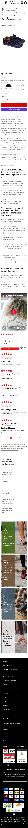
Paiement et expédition (10, 669)
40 (18, 85)
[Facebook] (14, 815)
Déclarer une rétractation (12, 688)
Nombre (4, 96)
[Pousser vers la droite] (17, 69)
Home (4, 25)
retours (5, 684)
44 (13, 89)
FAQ (4, 701)
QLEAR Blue (11, 25)
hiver (4, 740)
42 (3, 89)
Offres (5, 733)
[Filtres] (21, 348)
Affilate (5, 713)
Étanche (5, 736)
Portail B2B (6, 709)
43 (8, 89)
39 (13, 85)
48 (8, 92)
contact (5, 698)
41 (23, 85)
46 (23, 89)
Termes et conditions (9, 676)
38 (8, 85)
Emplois (5, 705)
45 (18, 89)
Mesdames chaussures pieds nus (12, 723)
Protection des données (10, 680)
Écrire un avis (10, 349)
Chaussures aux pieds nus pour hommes (12, 728)
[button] (6, 3)
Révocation (6, 665)
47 (3, 92)
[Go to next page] (20, 438)
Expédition (11, 80)
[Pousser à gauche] (10, 69)
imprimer (5, 673)
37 (3, 85)
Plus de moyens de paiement (14, 113)
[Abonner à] (25, 780)
